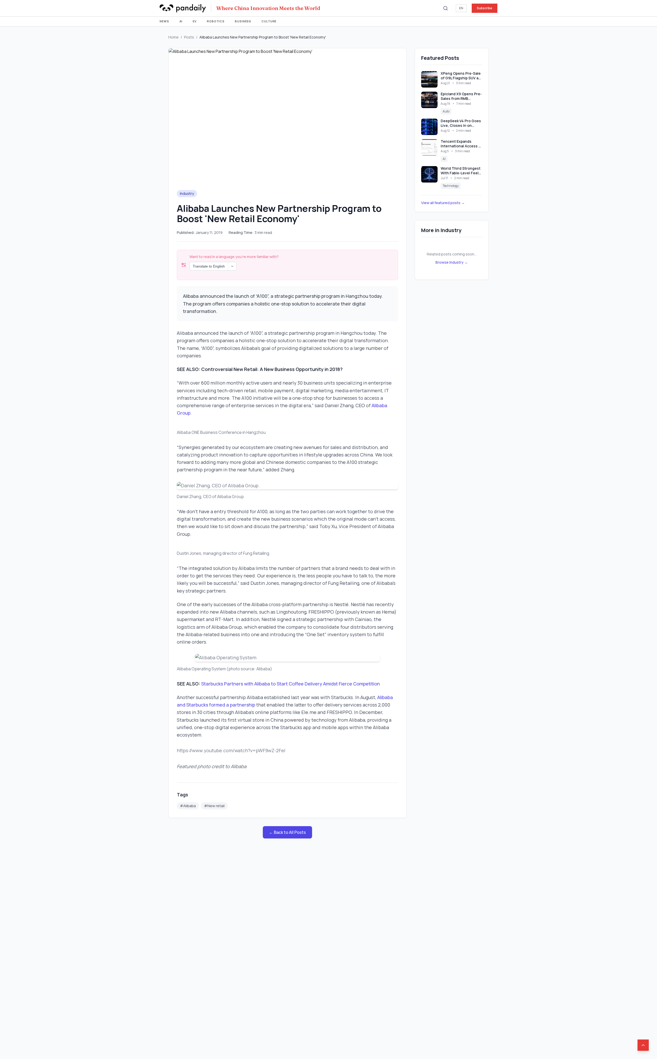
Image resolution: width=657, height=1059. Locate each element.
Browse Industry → (452, 262)
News (164, 21)
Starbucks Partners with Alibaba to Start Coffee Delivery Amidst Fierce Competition (290, 684)
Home (173, 37)
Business (243, 21)
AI (181, 21)
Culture (269, 21)
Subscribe (484, 8)
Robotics (216, 21)
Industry (187, 193)
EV (195, 21)
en (461, 8)
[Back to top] (643, 1045)
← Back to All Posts (287, 832)
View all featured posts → (443, 202)
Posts (189, 37)
